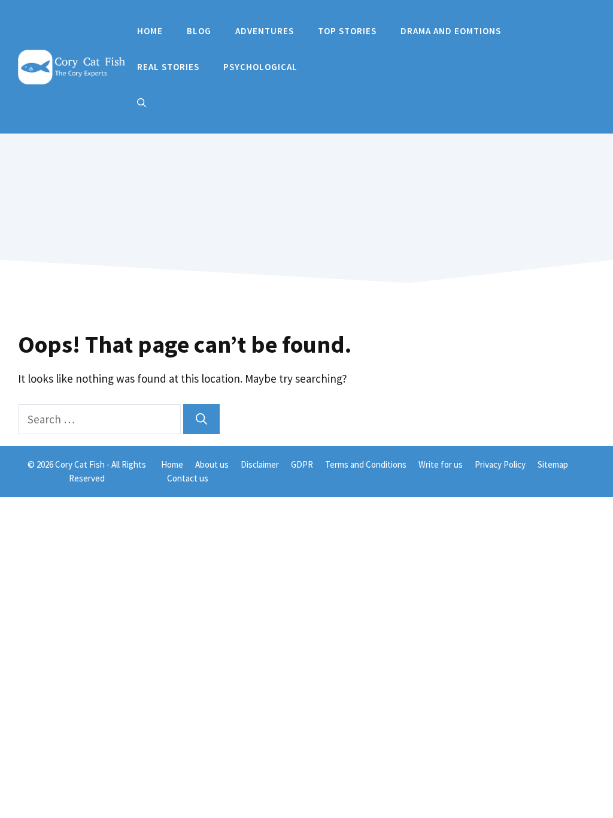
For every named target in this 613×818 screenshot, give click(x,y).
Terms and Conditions (365, 464)
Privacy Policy (500, 464)
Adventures (264, 31)
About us (212, 464)
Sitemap (553, 464)
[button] (141, 103)
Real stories (168, 66)
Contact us (187, 478)
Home (150, 31)
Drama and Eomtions (450, 31)
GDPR (302, 464)
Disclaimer (260, 464)
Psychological (260, 66)
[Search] (201, 419)
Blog (199, 31)
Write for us (440, 464)
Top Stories (347, 31)
